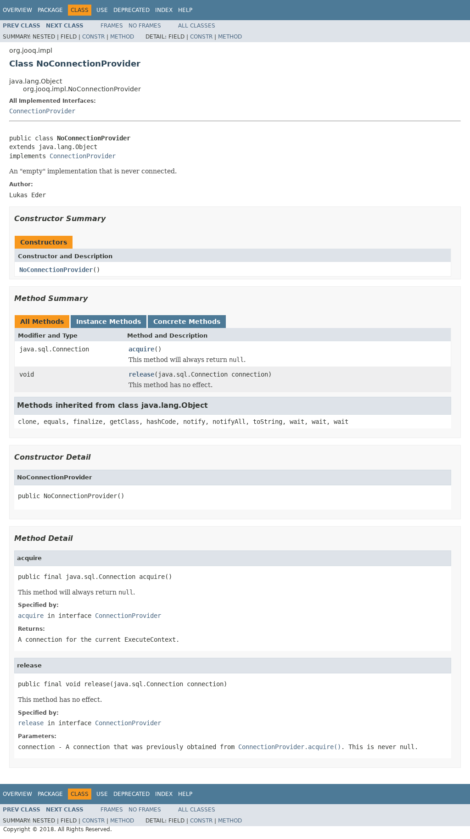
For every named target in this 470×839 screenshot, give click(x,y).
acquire (141, 349)
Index (164, 10)
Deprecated (131, 10)
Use (102, 10)
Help (185, 10)
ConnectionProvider (42, 111)
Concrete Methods (186, 321)
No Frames (145, 25)
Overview (17, 10)
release (141, 374)
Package (50, 10)
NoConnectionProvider (56, 269)
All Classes (196, 25)
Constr (93, 36)
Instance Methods (108, 321)
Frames (112, 25)
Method (122, 36)
